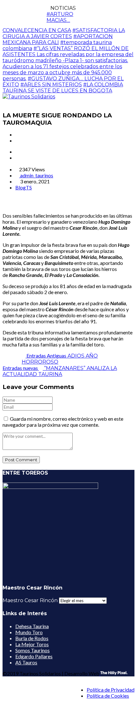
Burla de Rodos (31, 638)
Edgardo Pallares (34, 656)
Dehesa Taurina (32, 626)
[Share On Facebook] (4, 204)
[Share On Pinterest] (15, 204)
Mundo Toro (29, 632)
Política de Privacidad (110, 690)
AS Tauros (26, 662)
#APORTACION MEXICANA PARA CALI (58, 39)
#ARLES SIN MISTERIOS (51, 85)
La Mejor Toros (32, 644)
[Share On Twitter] (9, 204)
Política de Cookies (108, 696)
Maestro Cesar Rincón (30, 600)
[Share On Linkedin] (20, 204)
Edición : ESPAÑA (115, 16)
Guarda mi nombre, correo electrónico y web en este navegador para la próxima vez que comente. (63, 422)
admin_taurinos (36, 175)
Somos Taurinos (32, 650)
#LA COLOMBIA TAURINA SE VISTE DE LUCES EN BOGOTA (63, 88)
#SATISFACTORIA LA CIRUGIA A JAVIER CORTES (64, 33)
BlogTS (23, 187)
